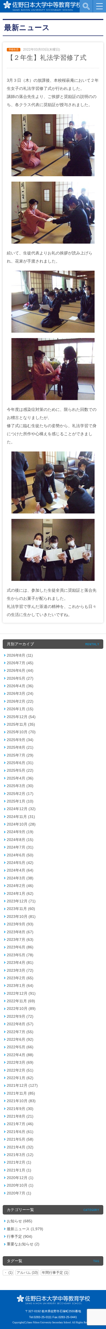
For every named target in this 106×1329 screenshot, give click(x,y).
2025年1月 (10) (20, 801)
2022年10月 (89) (21, 1008)
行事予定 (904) (19, 1236)
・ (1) (8, 1273)
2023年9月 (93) (20, 924)
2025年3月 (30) (20, 786)
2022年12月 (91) (21, 993)
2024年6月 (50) (20, 855)
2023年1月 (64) (20, 985)
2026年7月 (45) (20, 663)
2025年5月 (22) (20, 770)
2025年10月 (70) (21, 732)
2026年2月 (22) (20, 701)
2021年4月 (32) (20, 1147)
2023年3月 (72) (20, 970)
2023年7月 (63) (20, 939)
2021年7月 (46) (20, 1124)
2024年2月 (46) (20, 885)
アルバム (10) (27, 1273)
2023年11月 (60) (21, 908)
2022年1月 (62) (20, 1078)
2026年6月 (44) (20, 670)
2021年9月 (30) (20, 1109)
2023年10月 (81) (21, 916)
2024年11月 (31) (21, 816)
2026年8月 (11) (20, 655)
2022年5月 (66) (20, 1047)
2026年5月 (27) (20, 678)
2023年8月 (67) (20, 932)
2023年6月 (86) (20, 947)
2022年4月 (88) (20, 1055)
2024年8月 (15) (20, 839)
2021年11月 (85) (21, 1093)
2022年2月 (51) (20, 1070)
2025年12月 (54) (21, 717)
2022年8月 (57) (20, 1024)
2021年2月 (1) (19, 1162)
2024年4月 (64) (20, 870)
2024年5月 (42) (20, 862)
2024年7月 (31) (20, 847)
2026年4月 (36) (20, 686)
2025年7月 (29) (20, 755)
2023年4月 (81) (20, 962)
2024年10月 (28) (21, 824)
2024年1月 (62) (20, 893)
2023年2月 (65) (20, 978)
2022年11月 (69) (21, 1001)
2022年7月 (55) (20, 1032)
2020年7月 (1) (19, 1193)
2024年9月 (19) (20, 832)
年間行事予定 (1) (55, 1273)
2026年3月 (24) (20, 693)
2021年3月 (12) (20, 1155)
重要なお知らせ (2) (23, 1244)
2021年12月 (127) (22, 1085)
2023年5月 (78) (20, 955)
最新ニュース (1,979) (25, 1229)
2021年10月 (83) (21, 1101)
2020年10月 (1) (20, 1185)
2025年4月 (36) (20, 778)
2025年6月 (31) (20, 763)
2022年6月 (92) (20, 1039)
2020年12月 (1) (20, 1178)
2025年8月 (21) (20, 747)
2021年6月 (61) (20, 1132)
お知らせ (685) (19, 1221)
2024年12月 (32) (21, 809)
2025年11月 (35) (21, 724)
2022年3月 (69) (20, 1062)
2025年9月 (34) (20, 740)
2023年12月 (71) (21, 901)
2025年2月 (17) (20, 793)
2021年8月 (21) (20, 1116)
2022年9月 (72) (20, 1016)
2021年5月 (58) (20, 1139)
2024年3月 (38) (20, 878)
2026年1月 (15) (20, 709)
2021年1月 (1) (19, 1170)
